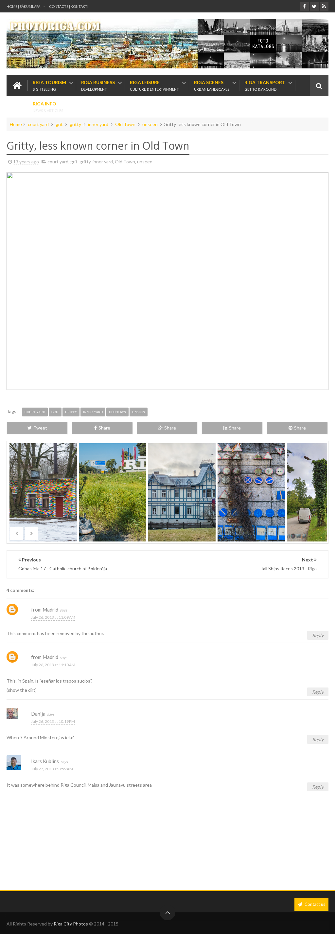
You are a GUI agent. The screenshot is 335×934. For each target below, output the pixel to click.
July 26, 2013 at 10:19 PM (53, 721)
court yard (38, 124)
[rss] (324, 6)
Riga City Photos (71, 923)
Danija (38, 714)
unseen (150, 124)
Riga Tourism (49, 85)
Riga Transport (264, 85)
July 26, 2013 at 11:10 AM (53, 664)
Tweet (40, 427)
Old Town (125, 124)
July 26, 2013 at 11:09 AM (53, 617)
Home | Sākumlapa (23, 6)
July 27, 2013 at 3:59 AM (52, 768)
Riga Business (98, 85)
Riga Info (48, 107)
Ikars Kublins (45, 761)
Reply (318, 635)
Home (16, 124)
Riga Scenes (211, 85)
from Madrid (44, 610)
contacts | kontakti (68, 6)
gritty (75, 124)
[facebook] (304, 6)
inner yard (98, 124)
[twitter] (314, 6)
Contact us (314, 904)
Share (104, 427)
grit (59, 124)
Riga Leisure (154, 85)
